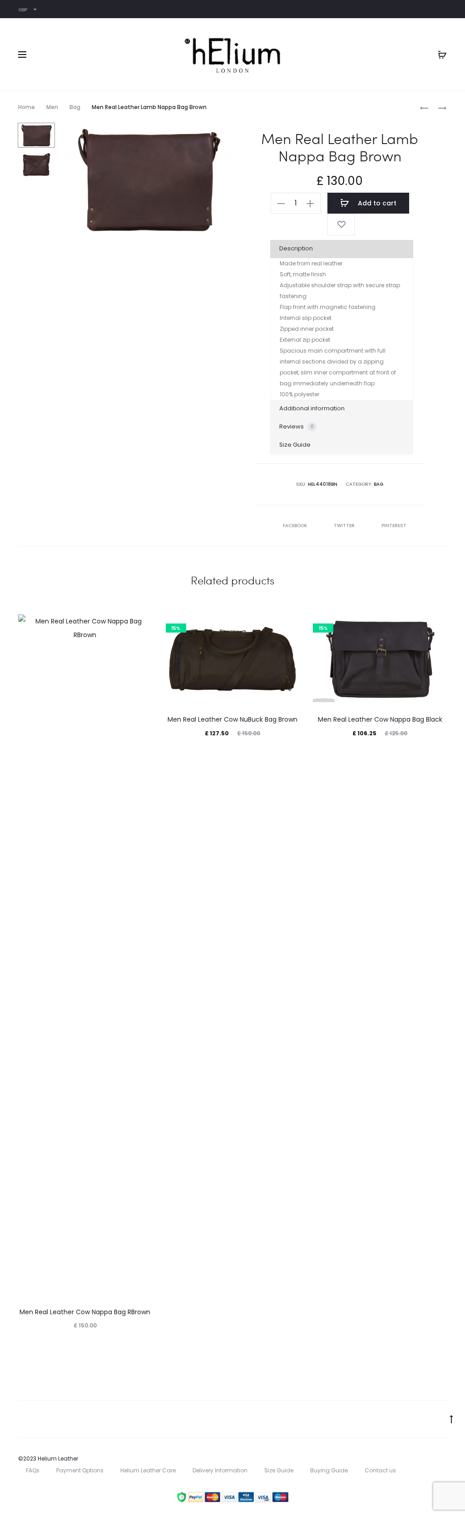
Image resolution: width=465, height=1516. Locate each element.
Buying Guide (329, 1470)
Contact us (380, 1470)
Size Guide (295, 444)
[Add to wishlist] (341, 224)
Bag (74, 107)
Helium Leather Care (148, 1470)
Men (52, 107)
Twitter (345, 525)
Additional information (312, 408)
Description (296, 248)
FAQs (33, 1470)
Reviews (296, 426)
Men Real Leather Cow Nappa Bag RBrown (85, 1312)
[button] (281, 203)
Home (26, 107)
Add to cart (376, 203)
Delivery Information (220, 1470)
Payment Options (80, 1470)
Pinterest (393, 525)
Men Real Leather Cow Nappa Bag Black (380, 719)
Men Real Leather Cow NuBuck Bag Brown (232, 719)
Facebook (295, 525)
